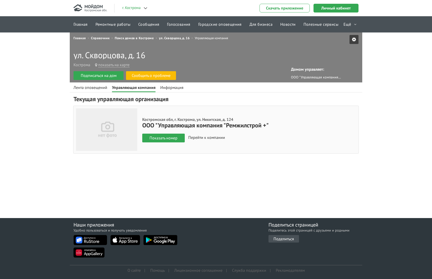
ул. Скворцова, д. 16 (174, 38)
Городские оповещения (220, 24)
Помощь (157, 270)
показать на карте (114, 64)
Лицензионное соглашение (198, 270)
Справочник (100, 38)
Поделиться (284, 238)
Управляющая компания (134, 87)
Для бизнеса (261, 24)
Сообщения (149, 24)
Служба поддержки (249, 270)
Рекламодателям (290, 270)
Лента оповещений (90, 87)
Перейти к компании (206, 137)
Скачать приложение (284, 7)
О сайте (134, 270)
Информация (172, 87)
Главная (81, 24)
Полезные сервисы (321, 24)
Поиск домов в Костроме (134, 38)
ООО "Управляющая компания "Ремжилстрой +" (316, 77)
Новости (288, 24)
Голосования (178, 24)
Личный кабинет (336, 7)
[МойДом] (90, 8)
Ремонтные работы (113, 24)
